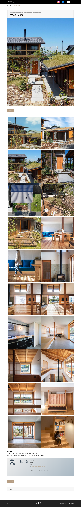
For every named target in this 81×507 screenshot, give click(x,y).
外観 (34, 12)
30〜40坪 (21, 12)
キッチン (25, 12)
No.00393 (16, 12)
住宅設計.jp (41, 503)
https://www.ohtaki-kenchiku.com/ (38, 466)
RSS (7, 503)
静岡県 (11, 489)
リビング (30, 12)
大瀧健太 (11, 12)
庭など (39, 12)
